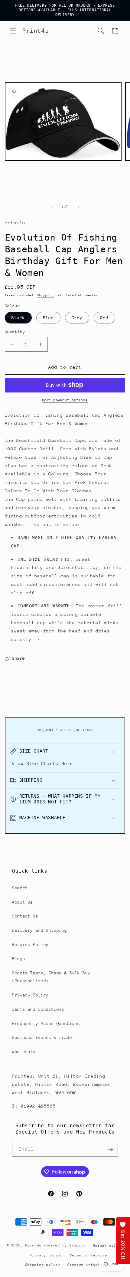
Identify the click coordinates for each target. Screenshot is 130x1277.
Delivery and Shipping (39, 930)
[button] (13, 31)
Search (20, 887)
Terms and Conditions (38, 1009)
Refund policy (108, 1246)
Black (18, 317)
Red (104, 317)
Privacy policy (46, 1255)
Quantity (15, 332)
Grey (77, 317)
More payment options (65, 400)
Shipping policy (42, 1265)
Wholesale (24, 1051)
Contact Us (25, 916)
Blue (48, 317)
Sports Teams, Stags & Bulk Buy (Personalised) (51, 976)
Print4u (33, 1245)
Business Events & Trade (42, 1037)
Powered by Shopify (65, 1245)
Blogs (18, 958)
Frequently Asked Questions (46, 1023)
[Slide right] (78, 207)
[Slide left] (51, 207)
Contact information (89, 1265)
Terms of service (88, 1255)
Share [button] (18, 658)
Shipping (45, 295)
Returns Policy (30, 944)
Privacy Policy (30, 995)
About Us (22, 902)
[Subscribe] (111, 1149)
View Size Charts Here (42, 763)
